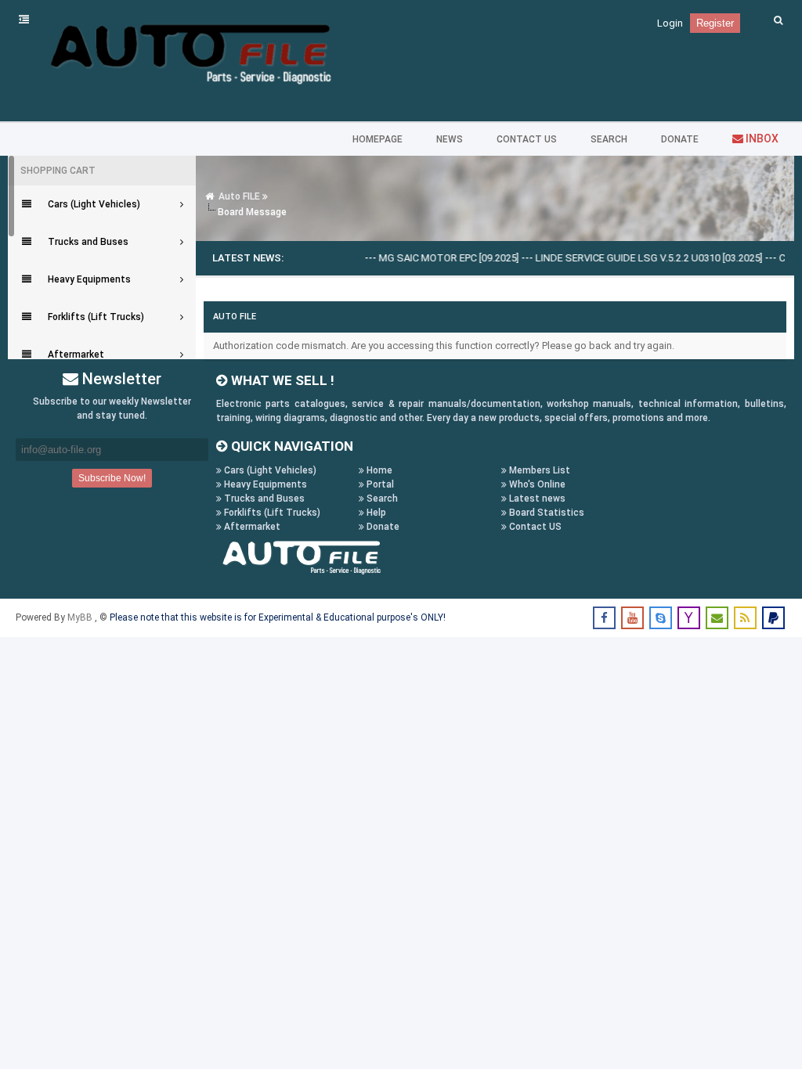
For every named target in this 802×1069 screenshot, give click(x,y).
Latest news (536, 498)
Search (381, 498)
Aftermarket (251, 526)
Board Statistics (545, 512)
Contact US (534, 526)
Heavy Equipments (264, 484)
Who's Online (536, 484)
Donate (381, 526)
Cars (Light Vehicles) (269, 470)
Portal (379, 484)
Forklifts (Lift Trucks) (271, 512)
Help (375, 512)
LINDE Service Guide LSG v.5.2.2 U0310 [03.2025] (636, 258)
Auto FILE (239, 196)
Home (378, 470)
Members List (538, 470)
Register (715, 23)
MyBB (81, 617)
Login (670, 23)
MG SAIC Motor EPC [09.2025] (436, 258)
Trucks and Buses (263, 498)
